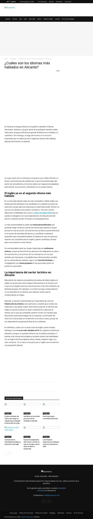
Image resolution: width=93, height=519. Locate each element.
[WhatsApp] (26, 76)
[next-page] (9, 453)
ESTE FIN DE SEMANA (68, 19)
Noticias (51, 1)
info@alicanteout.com (52, 495)
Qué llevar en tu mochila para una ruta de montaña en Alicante (32, 418)
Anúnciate (41, 490)
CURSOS (57, 19)
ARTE (25, 19)
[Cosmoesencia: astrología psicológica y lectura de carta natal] (13, 432)
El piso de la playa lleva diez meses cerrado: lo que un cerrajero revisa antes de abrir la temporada (31, 444)
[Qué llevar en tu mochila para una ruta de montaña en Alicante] (32, 408)
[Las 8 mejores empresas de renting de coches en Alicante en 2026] (51, 432)
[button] (85, 19)
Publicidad (68, 1)
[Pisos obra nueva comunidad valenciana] (51, 408)
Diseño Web (25, 517)
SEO (32, 517)
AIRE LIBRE (32, 19)
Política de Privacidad (26, 513)
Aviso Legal (13, 513)
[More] (36, 76)
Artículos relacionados (14, 398)
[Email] (31, 76)
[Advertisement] (61, 8)
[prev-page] (6, 453)
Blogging (13, 59)
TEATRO (14, 19)
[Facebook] (83, 1)
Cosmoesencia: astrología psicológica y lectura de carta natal (13, 442)
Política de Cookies (41, 513)
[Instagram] (86, 1)
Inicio (6, 59)
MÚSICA (8, 19)
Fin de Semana (42, 1)
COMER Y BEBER (48, 19)
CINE (20, 19)
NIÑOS (39, 19)
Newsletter (59, 1)
